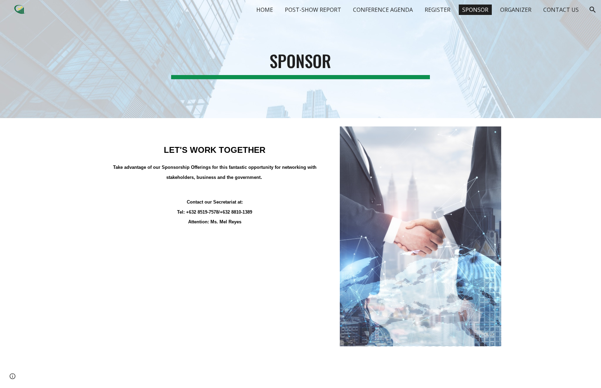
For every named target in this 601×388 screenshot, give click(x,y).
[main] (300, 59)
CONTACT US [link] (561, 10)
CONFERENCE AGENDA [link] (383, 10)
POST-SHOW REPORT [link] (313, 10)
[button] (592, 9)
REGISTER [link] (437, 10)
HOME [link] (264, 10)
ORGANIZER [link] (515, 10)
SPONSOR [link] (475, 10)
